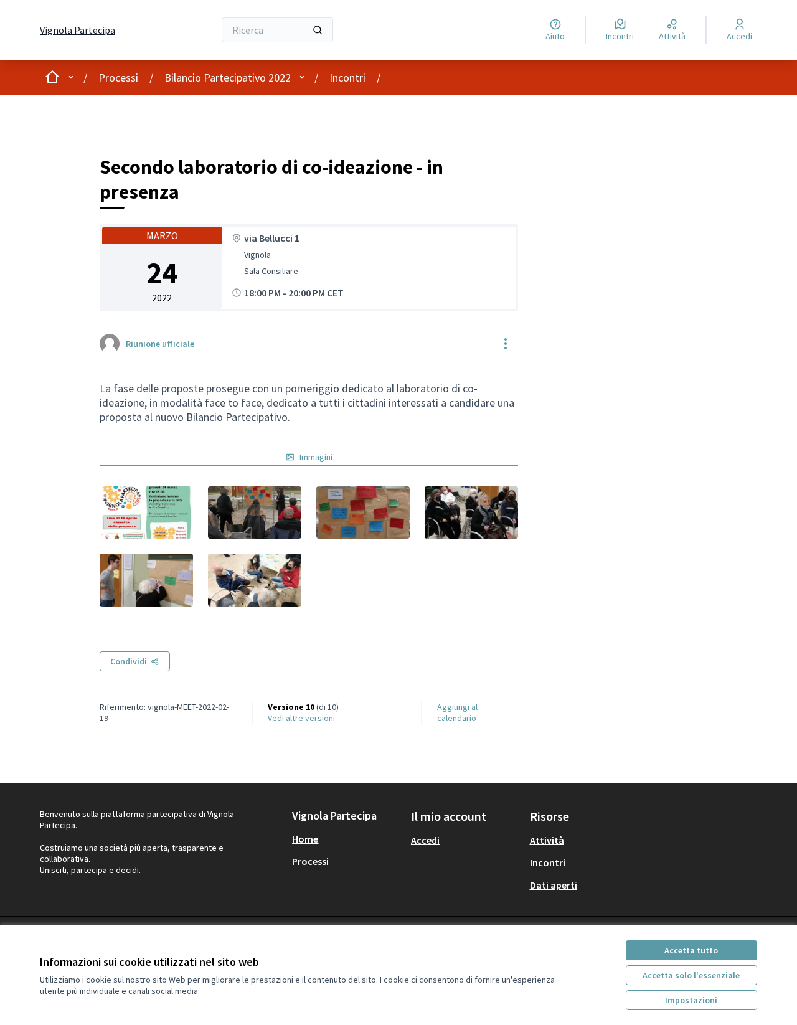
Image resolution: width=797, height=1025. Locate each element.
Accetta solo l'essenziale (691, 975)
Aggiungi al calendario (457, 712)
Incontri (347, 77)
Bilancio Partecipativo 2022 (227, 77)
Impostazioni (691, 1000)
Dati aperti (553, 885)
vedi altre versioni (301, 718)
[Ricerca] (318, 30)
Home (305, 839)
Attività (547, 840)
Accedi (425, 840)
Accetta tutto (691, 950)
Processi (118, 77)
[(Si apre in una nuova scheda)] (146, 512)
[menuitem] (346, 839)
